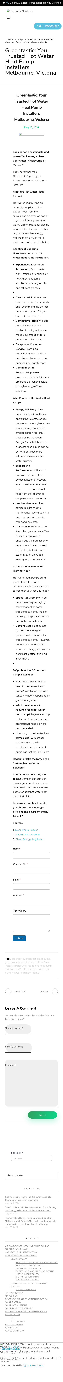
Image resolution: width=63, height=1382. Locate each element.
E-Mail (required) (14, 1046)
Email (17, 879)
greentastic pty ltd (15, 962)
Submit (19, 938)
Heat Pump (16, 1286)
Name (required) (14, 1028)
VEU (12, 1318)
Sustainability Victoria (28, 834)
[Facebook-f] (21, 1376)
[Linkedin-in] (13, 1376)
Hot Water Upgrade (26, 1289)
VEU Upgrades (12, 1314)
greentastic (18, 958)
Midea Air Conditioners (28, 1274)
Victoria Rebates (14, 1324)
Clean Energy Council (27, 829)
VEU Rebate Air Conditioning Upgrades (26, 1311)
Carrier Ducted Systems (28, 1268)
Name (17, 848)
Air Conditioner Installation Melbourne (27, 1246)
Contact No (20, 864)
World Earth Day (14, 1330)
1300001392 (14, 1346)
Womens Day (11, 1327)
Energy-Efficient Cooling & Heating (29, 1283)
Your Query (19, 910)
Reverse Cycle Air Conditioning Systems (26, 1299)
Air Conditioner (19, 1259)
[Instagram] (5, 1376)
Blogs (20, 39)
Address (18, 895)
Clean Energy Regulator (29, 839)
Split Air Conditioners (27, 1277)
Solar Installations (16, 1305)
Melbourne (11, 1296)
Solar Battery (13, 1302)
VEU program (18, 1321)
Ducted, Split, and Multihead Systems (35, 1271)
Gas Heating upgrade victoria (21, 1252)
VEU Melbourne (26, 969)
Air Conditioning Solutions (30, 1265)
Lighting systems (14, 1293)
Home (10, 39)
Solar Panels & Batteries (19, 1308)
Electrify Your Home (16, 1249)
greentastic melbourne (37, 958)
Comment (10, 1065)
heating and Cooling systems (21, 1255)
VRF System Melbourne (27, 1280)
